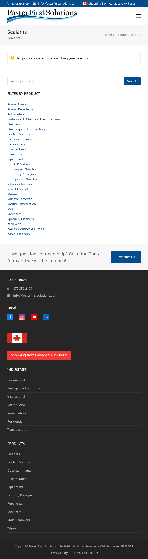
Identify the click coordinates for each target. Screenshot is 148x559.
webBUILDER (124, 546)
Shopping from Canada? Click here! (111, 3)
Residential (15, 421)
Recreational (16, 405)
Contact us (126, 257)
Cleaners (13, 454)
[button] (138, 16)
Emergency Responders (24, 388)
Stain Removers (18, 520)
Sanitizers (14, 512)
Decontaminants (19, 470)
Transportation (18, 430)
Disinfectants (17, 479)
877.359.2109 (20, 3)
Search (132, 81)
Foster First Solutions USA (46, 546)
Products (121, 34)
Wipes (11, 528)
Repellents (15, 503)
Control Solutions (20, 462)
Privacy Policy (59, 553)
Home (108, 34)
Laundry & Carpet (20, 495)
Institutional (16, 396)
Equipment (15, 487)
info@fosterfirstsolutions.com (57, 3)
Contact (96, 253)
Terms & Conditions (85, 553)
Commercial (16, 380)
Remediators (16, 413)
